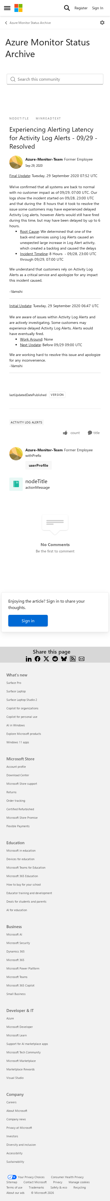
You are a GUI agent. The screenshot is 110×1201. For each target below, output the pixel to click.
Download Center (17, 775)
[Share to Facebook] (37, 658)
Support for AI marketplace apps (27, 1044)
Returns (11, 792)
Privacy (57, 1182)
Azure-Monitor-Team (44, 159)
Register (81, 7)
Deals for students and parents (26, 901)
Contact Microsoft (35, 1182)
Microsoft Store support (21, 784)
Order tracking (15, 801)
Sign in (28, 620)
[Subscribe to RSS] (73, 658)
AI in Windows (15, 725)
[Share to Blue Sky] (64, 658)
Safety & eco (58, 1187)
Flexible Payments (18, 826)
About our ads (15, 1193)
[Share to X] (46, 658)
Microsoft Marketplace (21, 1061)
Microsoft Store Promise (22, 818)
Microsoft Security (18, 943)
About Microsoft (16, 1111)
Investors (12, 1136)
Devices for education (20, 859)
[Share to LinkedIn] (29, 658)
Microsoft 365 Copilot (20, 985)
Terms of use (14, 1187)
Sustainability (15, 1162)
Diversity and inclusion (21, 1145)
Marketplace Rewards (20, 1069)
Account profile (16, 767)
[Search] (67, 8)
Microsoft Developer (19, 1027)
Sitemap (11, 1182)
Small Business (16, 994)
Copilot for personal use (21, 717)
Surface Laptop (16, 691)
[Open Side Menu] (7, 8)
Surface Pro (13, 683)
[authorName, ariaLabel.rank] (16, 162)
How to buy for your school (23, 884)
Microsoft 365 (15, 960)
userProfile (38, 465)
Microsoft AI (14, 934)
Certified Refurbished (20, 809)
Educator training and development (29, 893)
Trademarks (36, 1187)
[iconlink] (16, 484)
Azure (10, 1018)
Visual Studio (14, 1078)
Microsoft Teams (17, 977)
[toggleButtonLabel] (102, 22)
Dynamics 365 (15, 951)
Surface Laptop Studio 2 (21, 700)
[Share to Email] (81, 658)
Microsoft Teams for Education (25, 867)
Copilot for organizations (22, 708)
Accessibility (14, 1153)
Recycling (79, 1187)
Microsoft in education (21, 850)
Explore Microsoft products (23, 734)
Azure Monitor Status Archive (30, 22)
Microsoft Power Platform (22, 968)
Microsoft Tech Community (23, 1052)
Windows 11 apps (17, 742)
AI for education (16, 910)
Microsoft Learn (16, 1035)
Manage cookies (79, 1182)
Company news (16, 1119)
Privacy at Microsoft (19, 1128)
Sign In (97, 7)
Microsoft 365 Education (22, 876)
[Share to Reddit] (55, 658)
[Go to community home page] (18, 8)
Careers (11, 1102)
